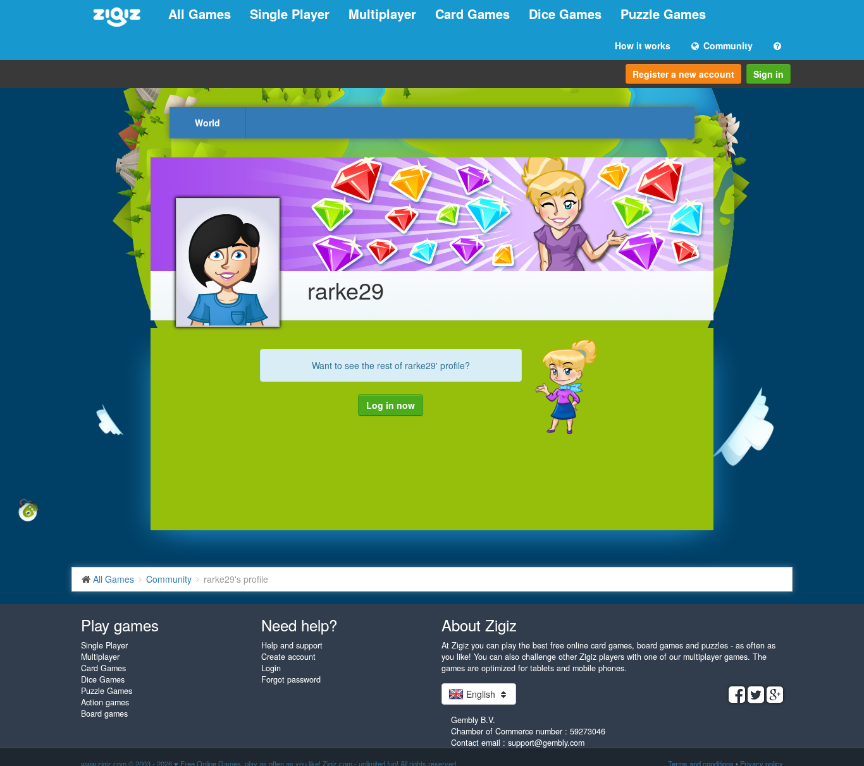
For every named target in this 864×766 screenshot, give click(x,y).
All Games (199, 13)
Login (271, 668)
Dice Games (565, 13)
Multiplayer (382, 13)
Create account (288, 656)
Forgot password (291, 679)
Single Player (290, 13)
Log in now (390, 405)
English (481, 694)
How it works (642, 45)
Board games (104, 713)
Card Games (472, 13)
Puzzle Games (663, 13)
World (207, 122)
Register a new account (683, 74)
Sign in (768, 74)
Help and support (292, 645)
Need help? (299, 625)
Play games (120, 625)
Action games (105, 702)
